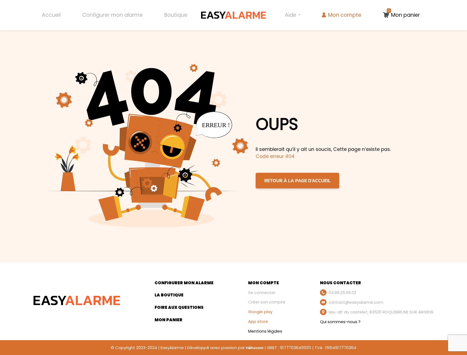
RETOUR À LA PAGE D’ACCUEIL (297, 180)
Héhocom (254, 347)
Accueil (51, 15)
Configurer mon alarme (112, 15)
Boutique (175, 15)
